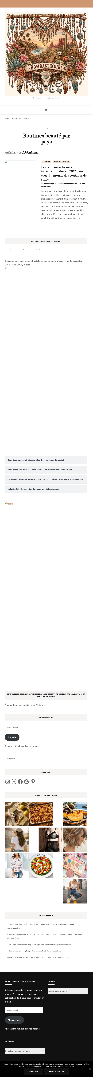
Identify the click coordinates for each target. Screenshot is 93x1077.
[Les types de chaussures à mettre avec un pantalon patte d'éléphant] (75, 892)
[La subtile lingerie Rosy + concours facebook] (50, 840)
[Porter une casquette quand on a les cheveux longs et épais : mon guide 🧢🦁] (17, 840)
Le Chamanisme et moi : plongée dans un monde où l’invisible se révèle (34, 951)
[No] (90, 1069)
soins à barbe (20, 250)
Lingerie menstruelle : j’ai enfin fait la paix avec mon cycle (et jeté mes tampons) (38, 957)
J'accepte (33, 1071)
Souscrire (12, 737)
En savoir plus (56, 1071)
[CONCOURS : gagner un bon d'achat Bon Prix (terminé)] (17, 866)
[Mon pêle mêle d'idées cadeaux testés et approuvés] (75, 866)
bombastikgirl (49, 184)
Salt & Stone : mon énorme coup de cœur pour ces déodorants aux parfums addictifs (39, 944)
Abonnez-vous (14, 1020)
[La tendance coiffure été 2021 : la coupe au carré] (75, 840)
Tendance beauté (61, 162)
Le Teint (46, 162)
